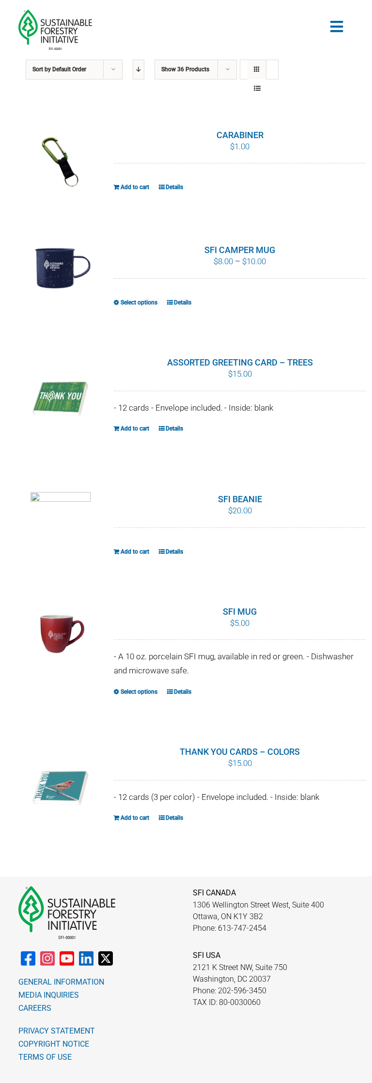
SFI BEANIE (240, 499)
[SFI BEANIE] (60, 519)
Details (174, 187)
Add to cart (135, 187)
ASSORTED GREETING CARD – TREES (240, 362)
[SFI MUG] (60, 638)
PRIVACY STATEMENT (56, 1030)
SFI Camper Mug (239, 250)
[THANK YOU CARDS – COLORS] (60, 789)
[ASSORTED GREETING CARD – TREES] (60, 399)
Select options (139, 302)
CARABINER (240, 135)
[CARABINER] (60, 161)
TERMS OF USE (45, 1057)
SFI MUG (240, 611)
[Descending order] (138, 70)
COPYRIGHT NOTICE (53, 1044)
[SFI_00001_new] (55, 13)
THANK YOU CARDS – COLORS (240, 752)
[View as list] (257, 88)
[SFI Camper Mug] (60, 265)
